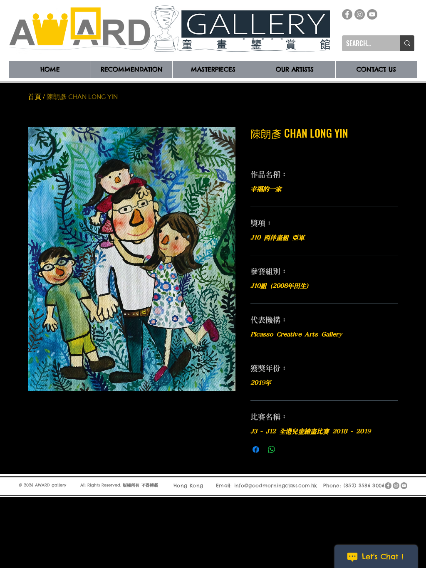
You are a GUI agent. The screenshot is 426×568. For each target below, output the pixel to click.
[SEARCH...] (407, 43)
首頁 (34, 96)
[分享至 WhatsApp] (272, 449)
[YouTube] (372, 14)
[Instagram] (359, 14)
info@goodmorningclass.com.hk (275, 485)
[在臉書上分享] (256, 449)
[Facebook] (347, 14)
